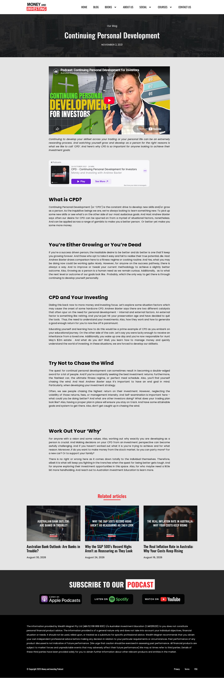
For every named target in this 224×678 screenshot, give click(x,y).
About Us (128, 7)
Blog (96, 7)
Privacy (177, 669)
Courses (162, 7)
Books (108, 7)
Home (84, 7)
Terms (187, 669)
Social (143, 7)
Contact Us (184, 7)
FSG (195, 669)
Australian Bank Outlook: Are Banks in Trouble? (53, 549)
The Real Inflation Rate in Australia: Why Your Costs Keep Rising (168, 549)
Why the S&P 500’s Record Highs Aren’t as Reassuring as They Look (108, 549)
